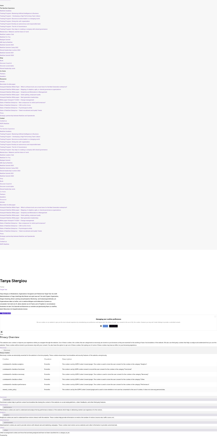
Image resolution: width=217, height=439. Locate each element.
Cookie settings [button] (113, 326)
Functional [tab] (3, 397)
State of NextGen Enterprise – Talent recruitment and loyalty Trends (21, 110)
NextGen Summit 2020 (7, 55)
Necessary (7, 350)
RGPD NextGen (4, 123)
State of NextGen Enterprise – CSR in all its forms (15, 105)
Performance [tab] (4, 405)
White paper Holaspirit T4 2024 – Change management (17, 100)
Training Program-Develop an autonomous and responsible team (20, 24)
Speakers (3, 76)
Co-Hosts (3, 71)
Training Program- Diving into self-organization (15, 21)
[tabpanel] (108, 373)
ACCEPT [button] (105, 326)
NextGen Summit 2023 (7, 45)
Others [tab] (2, 427)
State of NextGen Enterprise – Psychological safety (16, 108)
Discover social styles (7, 66)
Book (1, 60)
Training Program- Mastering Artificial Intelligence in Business (19, 13)
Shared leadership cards (7, 68)
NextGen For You (5, 37)
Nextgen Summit (5, 39)
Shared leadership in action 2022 (10, 50)
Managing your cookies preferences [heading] (108, 319)
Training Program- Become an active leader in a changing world (20, 18)
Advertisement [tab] (4, 420)
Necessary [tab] (3, 347)
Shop (1, 58)
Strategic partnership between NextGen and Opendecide (17, 115)
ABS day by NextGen (6, 42)
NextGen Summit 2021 (7, 53)
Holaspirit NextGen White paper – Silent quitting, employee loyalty (20, 94)
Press (2, 113)
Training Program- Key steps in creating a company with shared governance (23, 29)
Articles (2, 81)
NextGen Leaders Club (7, 34)
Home (2, 5)
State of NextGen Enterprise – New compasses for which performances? (23, 102)
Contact (2, 118)
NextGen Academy (5, 11)
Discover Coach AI (6, 63)
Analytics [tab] (3, 412)
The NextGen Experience (7, 8)
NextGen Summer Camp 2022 (9, 47)
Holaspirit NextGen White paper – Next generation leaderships (19, 97)
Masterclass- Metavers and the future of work (14, 32)
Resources (3, 79)
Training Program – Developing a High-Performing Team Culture (20, 16)
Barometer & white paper (7, 84)
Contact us (3, 121)
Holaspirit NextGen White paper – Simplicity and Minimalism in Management (23, 92)
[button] (5, 313)
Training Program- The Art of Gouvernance (13, 26)
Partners (2, 74)
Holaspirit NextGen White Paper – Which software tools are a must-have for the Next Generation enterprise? (33, 87)
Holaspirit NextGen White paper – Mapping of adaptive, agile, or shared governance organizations (30, 89)
